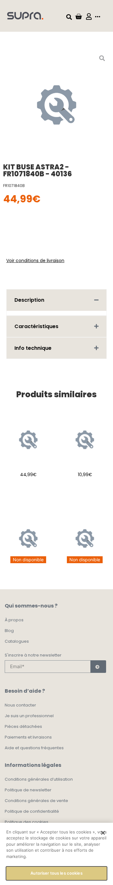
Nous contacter (20, 705)
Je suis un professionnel (29, 716)
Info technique (32, 348)
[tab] (56, 300)
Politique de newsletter (28, 790)
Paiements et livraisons (28, 737)
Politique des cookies (26, 822)
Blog (9, 631)
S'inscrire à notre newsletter (33, 655)
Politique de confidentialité (32, 811)
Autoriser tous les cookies (56, 873)
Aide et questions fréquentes (34, 748)
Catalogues (17, 641)
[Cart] (78, 16)
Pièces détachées (23, 726)
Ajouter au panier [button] (28, 492)
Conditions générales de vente (36, 801)
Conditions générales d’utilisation (39, 779)
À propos (14, 620)
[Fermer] (103, 833)
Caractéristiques (36, 326)
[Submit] (98, 666)
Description (29, 300)
